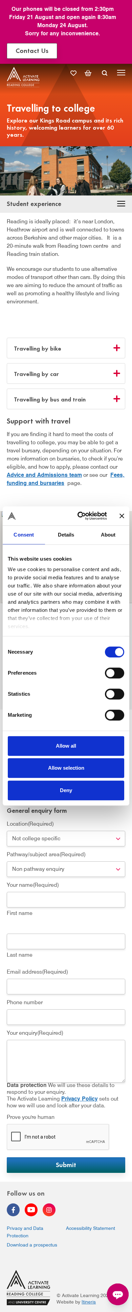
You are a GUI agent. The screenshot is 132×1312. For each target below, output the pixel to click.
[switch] (114, 673)
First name (19, 913)
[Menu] (121, 74)
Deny (66, 790)
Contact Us (32, 50)
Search (105, 73)
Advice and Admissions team (44, 475)
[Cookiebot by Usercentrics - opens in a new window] (80, 515)
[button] (121, 205)
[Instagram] (49, 1209)
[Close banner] (121, 515)
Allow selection (66, 768)
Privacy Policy (79, 1098)
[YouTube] (31, 1209)
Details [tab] (66, 535)
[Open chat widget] (118, 1294)
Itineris (89, 1302)
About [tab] (108, 535)
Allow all (66, 746)
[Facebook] (13, 1209)
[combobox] (66, 838)
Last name (19, 955)
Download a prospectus (32, 1245)
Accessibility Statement (90, 1228)
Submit (66, 1164)
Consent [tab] (24, 535)
